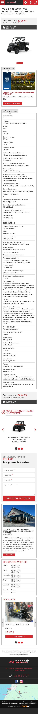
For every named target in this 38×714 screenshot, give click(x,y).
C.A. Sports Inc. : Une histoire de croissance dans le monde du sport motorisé (18, 531)
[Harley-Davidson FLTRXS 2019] (19, 612)
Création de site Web (13, 706)
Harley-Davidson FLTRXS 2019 (17, 625)
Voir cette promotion (12, 103)
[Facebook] (16, 681)
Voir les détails (19, 636)
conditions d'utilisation (18, 703)
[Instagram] (21, 681)
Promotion (8, 68)
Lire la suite (9, 555)
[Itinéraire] (30, 2)
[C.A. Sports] (14, 2)
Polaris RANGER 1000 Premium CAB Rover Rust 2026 (19, 438)
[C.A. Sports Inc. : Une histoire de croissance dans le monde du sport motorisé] (19, 516)
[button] (2, 430)
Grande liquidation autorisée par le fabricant (18, 93)
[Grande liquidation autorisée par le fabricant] (19, 81)
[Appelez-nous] (35, 2)
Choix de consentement (30, 703)
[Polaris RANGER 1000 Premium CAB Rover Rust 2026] (19, 426)
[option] (19, 429)
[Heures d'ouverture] (25, 2)
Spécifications (10, 111)
